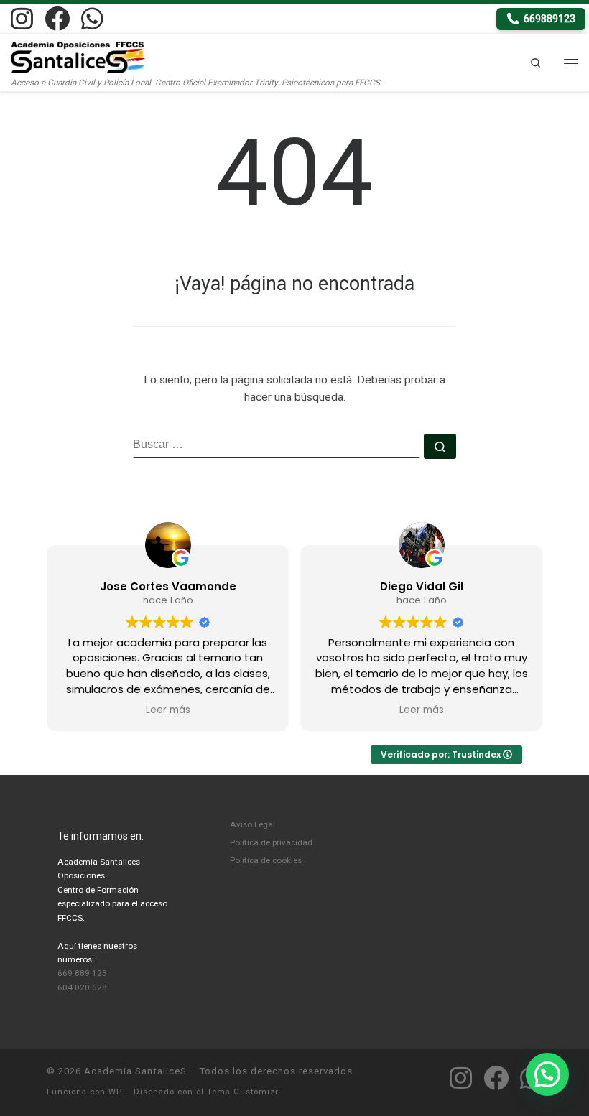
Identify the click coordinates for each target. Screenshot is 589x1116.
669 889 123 (82, 973)
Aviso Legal (252, 824)
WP (115, 1092)
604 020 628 (82, 987)
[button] (547, 1074)
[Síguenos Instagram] (22, 18)
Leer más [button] (168, 710)
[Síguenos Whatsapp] (92, 18)
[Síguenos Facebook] (57, 18)
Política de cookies (266, 860)
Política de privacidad (271, 842)
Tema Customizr (243, 1092)
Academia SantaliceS (135, 1071)
